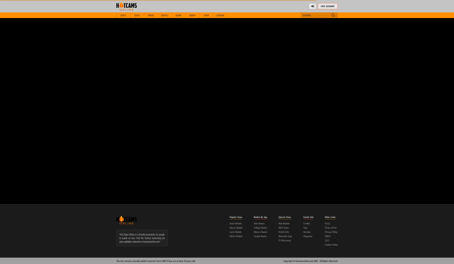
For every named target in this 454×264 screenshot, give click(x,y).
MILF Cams (284, 227)
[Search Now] (333, 15)
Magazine (307, 236)
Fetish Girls (284, 231)
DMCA (328, 236)
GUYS (137, 15)
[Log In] (312, 6)
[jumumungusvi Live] (172, 167)
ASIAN (178, 15)
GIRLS (123, 15)
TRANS (151, 15)
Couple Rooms (260, 236)
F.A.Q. (327, 223)
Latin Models (236, 231)
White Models (236, 236)
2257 (327, 240)
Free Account (328, 6)
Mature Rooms (260, 231)
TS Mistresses (285, 240)
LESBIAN (220, 15)
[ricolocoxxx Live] (135, 167)
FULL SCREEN (251, 24)
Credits (306, 223)
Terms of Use (331, 227)
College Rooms (260, 227)
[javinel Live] (246, 127)
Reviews (307, 231)
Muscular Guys (285, 236)
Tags (305, 227)
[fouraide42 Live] (135, 127)
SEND (332, 100)
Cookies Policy (331, 244)
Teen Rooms (259, 223)
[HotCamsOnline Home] (126, 6)
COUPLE (164, 15)
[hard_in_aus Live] (208, 127)
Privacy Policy (331, 231)
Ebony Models (236, 227)
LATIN (206, 15)
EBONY (192, 15)
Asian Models (236, 223)
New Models (284, 223)
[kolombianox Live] (319, 127)
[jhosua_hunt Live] (283, 127)
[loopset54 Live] (172, 127)
